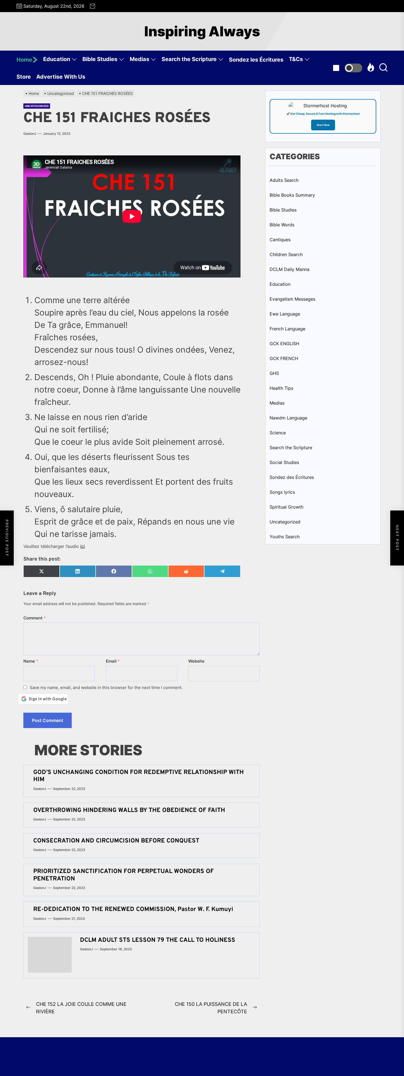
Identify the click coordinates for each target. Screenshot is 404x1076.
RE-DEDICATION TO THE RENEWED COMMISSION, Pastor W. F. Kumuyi (133, 909)
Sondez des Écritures (292, 477)
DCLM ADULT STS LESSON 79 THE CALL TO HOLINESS (159, 940)
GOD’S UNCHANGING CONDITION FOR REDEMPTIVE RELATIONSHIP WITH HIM (138, 776)
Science (278, 432)
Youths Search (285, 536)
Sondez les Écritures (256, 59)
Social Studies (284, 462)
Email (113, 661)
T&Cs (296, 59)
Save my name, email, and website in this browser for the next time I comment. (106, 687)
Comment (34, 618)
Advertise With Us (60, 76)
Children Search (286, 254)
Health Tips (281, 388)
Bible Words (282, 224)
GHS (274, 373)
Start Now (323, 125)
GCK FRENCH (284, 358)
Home (24, 59)
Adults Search (284, 180)
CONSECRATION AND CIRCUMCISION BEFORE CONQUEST (116, 841)
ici (82, 546)
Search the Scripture (189, 59)
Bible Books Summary (292, 195)
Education (56, 59)
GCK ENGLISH (284, 343)
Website (196, 661)
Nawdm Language (288, 418)
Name (30, 661)
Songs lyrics (282, 492)
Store (23, 76)
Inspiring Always (202, 31)
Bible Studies (99, 59)
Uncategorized (37, 106)
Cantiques (280, 239)
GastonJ (29, 133)
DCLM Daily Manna (289, 269)
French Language (287, 328)
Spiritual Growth (286, 507)
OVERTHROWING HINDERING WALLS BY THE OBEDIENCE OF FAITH (129, 810)
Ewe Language (285, 314)
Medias (139, 59)
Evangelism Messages (292, 299)
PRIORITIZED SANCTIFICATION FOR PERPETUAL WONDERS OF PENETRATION (123, 875)
